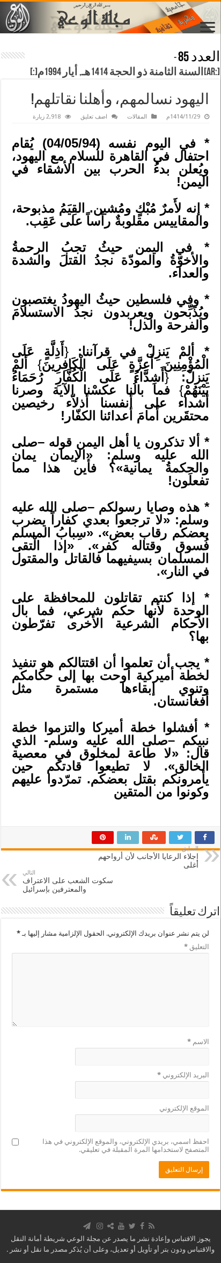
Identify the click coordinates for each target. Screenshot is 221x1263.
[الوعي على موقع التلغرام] (87, 1226)
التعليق (196, 947)
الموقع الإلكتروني (184, 1108)
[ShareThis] (110, 1226)
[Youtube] (121, 1226)
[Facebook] (142, 1226)
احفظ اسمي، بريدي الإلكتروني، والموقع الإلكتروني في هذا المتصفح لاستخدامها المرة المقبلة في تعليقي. (125, 1145)
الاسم (198, 1042)
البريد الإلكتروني (183, 1075)
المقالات (137, 116)
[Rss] (152, 1226)
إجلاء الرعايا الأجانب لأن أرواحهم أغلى (148, 857)
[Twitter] (132, 1226)
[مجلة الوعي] (110, 17)
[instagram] (99, 1226)
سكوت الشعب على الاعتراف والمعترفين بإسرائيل (68, 881)
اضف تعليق (93, 116)
